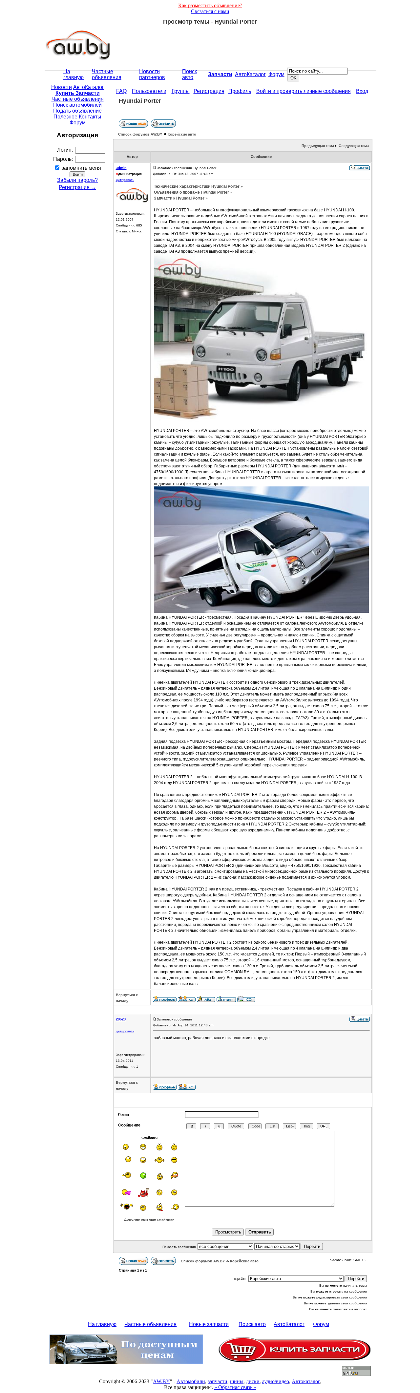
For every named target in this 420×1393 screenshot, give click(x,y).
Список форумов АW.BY (140, 134)
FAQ (121, 91)
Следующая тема (354, 146)
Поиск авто (189, 74)
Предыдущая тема (318, 146)
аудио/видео (275, 1381)
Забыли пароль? (77, 180)
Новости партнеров (152, 74)
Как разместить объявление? (210, 5)
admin (121, 168)
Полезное (65, 116)
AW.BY (161, 1381)
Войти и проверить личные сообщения (303, 91)
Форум (276, 74)
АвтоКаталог (250, 74)
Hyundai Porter (140, 100)
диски (253, 1381)
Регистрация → (77, 187)
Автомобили (191, 1381)
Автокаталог (306, 1381)
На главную (73, 74)
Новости (61, 87)
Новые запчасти (209, 1324)
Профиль (239, 91)
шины (236, 1381)
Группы (181, 91)
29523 (121, 1019)
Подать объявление (77, 111)
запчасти (217, 1381)
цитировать (125, 180)
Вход (362, 91)
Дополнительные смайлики (149, 1219)
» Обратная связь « (235, 1387)
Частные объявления (106, 74)
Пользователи (149, 91)
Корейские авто (182, 134)
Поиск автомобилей (77, 105)
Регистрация (209, 91)
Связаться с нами (210, 11)
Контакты (90, 116)
